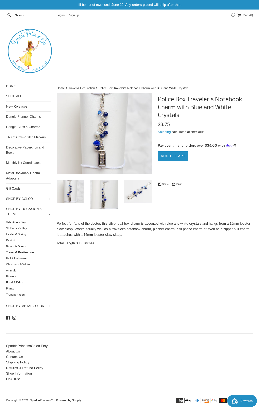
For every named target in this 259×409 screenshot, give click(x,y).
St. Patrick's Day (16, 228)
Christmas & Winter (18, 264)
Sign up (74, 15)
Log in (61, 15)
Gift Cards (13, 188)
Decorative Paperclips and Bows (25, 150)
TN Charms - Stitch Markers (26, 137)
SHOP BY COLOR (28, 199)
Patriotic (11, 240)
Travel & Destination (20, 252)
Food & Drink (14, 282)
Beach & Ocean (16, 246)
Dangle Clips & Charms (23, 127)
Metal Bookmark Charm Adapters (23, 175)
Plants (10, 288)
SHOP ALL (14, 96)
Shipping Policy (17, 362)
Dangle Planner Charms (23, 116)
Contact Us (14, 357)
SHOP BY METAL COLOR (28, 306)
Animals (11, 270)
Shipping (164, 132)
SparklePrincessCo (42, 400)
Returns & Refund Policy (24, 368)
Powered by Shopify (69, 400)
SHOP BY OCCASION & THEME (28, 211)
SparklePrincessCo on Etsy (27, 346)
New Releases (16, 106)
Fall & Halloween (17, 258)
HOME (11, 86)
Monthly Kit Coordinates (23, 162)
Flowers (11, 276)
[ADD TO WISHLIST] (163, 170)
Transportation (15, 294)
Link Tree (13, 379)
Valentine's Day (16, 222)
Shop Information (19, 373)
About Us (13, 351)
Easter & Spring (16, 234)
